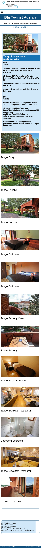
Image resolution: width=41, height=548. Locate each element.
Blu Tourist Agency (20, 17)
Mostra (10, 6)
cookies (38, 547)
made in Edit (30, 547)
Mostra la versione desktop (7, 547)
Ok (15, 6)
